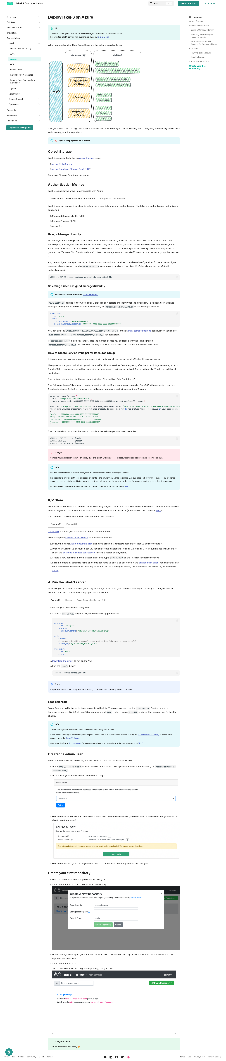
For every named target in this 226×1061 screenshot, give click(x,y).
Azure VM (55, 600)
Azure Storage (86, 158)
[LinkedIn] (110, 1057)
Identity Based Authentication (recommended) (73, 198)
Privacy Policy (199, 1057)
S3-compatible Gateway (148, 735)
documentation (75, 743)
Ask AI (211, 3)
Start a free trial (90, 294)
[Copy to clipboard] (177, 277)
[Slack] (128, 1057)
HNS (87, 169)
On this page (195, 17)
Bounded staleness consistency (79, 552)
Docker (68, 600)
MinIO (140, 743)
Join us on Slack (188, 3)
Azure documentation (81, 543)
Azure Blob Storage (62, 164)
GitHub (21, 1057)
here (126, 486)
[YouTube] (105, 1057)
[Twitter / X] (122, 1057)
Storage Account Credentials (112, 198)
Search (157, 3)
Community (31, 1057)
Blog (13, 1057)
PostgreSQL (71, 524)
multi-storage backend (139, 330)
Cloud (41, 1057)
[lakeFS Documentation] (10, 3)
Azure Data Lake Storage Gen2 (68, 169)
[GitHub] (116, 1057)
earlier (55, 570)
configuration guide (148, 562)
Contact (50, 1057)
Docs (6, 1057)
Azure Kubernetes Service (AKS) (91, 600)
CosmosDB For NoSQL (76, 537)
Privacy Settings (215, 1057)
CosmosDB (56, 524)
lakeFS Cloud (103, 37)
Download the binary (62, 661)
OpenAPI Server (73, 738)
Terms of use (185, 1057)
